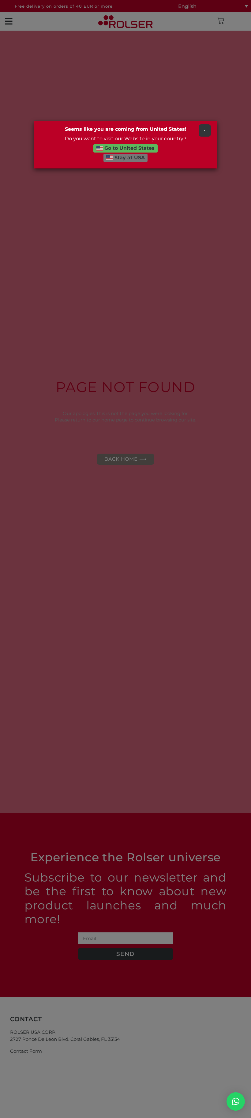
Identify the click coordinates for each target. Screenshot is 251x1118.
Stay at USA (129, 158)
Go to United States (129, 148)
